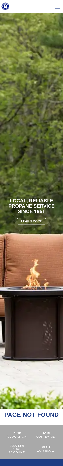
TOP (51, 460)
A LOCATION (17, 435)
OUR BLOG (45, 449)
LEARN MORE (31, 221)
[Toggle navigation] (57, 7)
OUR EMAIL (45, 435)
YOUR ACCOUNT (16, 449)
